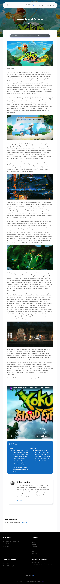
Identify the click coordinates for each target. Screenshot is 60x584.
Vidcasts (34, 552)
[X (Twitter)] (5, 546)
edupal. (42, 581)
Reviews (34, 544)
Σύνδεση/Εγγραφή (49, 5)
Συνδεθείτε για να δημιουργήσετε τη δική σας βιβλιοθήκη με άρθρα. (30, 35)
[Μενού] (8, 5)
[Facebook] (3, 546)
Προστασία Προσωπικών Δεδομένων (42, 564)
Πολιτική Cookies (8, 564)
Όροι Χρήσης (35, 562)
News (33, 542)
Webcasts (34, 550)
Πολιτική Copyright (8, 566)
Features (34, 548)
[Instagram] (7, 546)
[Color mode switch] (40, 5)
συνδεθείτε (24, 522)
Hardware (34, 553)
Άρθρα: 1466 (19, 500)
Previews (34, 546)
